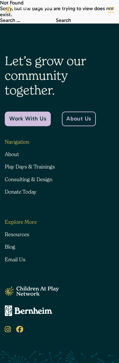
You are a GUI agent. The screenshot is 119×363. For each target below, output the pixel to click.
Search (63, 20)
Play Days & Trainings (30, 166)
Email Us (15, 259)
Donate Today (20, 191)
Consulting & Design (28, 179)
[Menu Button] (111, 10)
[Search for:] (28, 20)
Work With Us (27, 118)
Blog (10, 246)
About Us (78, 118)
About (12, 154)
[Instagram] (8, 329)
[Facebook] (19, 329)
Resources (17, 234)
